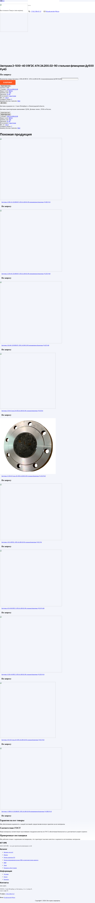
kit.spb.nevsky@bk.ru (9, 897)
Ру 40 (8, 94)
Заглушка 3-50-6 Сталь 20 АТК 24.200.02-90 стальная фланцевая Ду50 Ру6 (22, 410)
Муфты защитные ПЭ (9, 857)
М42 (18, 101)
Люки (5, 865)
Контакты (6, 879)
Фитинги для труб (8, 852)
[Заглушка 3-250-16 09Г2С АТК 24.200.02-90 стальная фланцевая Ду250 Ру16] (31, 672)
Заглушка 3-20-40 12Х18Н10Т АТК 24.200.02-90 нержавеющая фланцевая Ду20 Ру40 (25, 345)
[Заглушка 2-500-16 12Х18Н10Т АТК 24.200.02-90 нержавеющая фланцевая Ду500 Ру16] (31, 199)
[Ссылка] (14, 31)
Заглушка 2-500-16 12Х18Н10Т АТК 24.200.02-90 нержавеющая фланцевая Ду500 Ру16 (25, 202)
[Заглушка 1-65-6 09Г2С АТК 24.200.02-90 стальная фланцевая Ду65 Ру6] (31, 539)
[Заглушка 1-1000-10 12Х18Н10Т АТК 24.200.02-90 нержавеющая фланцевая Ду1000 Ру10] (31, 809)
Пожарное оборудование (10, 868)
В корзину (7, 82)
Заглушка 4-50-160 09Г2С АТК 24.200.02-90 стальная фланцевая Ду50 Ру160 (22, 608)
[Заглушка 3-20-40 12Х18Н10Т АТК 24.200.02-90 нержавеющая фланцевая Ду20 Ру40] (31, 343)
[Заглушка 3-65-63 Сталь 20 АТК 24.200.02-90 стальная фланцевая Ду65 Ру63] (28, 737)
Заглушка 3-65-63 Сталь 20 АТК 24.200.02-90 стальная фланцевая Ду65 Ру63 (22, 740)
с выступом (12, 96)
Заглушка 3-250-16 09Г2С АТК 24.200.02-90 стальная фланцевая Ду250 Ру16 (22, 674)
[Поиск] (28, 5)
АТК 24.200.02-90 (12, 89)
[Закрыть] (30, 5)
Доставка (6, 874)
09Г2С (11, 91)
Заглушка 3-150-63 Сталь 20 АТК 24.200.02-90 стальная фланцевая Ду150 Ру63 (23, 476)
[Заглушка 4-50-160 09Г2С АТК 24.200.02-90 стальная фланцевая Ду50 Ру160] (31, 606)
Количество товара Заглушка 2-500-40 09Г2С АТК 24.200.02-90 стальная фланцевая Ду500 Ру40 (30, 79)
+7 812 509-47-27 (9, 894)
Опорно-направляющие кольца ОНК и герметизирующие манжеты (21, 860)
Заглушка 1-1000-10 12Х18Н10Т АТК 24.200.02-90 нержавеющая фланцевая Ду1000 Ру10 (26, 811)
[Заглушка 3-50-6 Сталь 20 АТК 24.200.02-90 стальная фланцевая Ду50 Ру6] (28, 408)
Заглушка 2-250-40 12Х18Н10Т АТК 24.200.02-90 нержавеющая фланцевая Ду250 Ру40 (25, 273)
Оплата (5, 877)
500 (10, 92)
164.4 (7, 97)
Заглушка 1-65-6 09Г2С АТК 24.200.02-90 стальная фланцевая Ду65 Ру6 (21, 542)
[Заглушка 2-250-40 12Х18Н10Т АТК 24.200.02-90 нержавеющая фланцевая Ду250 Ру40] (31, 271)
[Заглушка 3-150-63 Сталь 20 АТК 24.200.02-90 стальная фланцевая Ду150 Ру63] (28, 473)
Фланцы (6, 855)
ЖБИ (5, 862)
